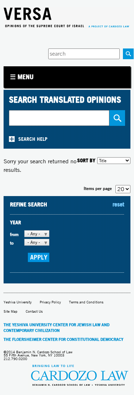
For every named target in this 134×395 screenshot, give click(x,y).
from (14, 234)
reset (118, 204)
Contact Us (34, 311)
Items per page (98, 188)
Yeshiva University (17, 302)
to (12, 243)
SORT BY (86, 160)
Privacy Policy (50, 302)
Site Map (11, 311)
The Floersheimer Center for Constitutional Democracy (63, 339)
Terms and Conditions (86, 302)
